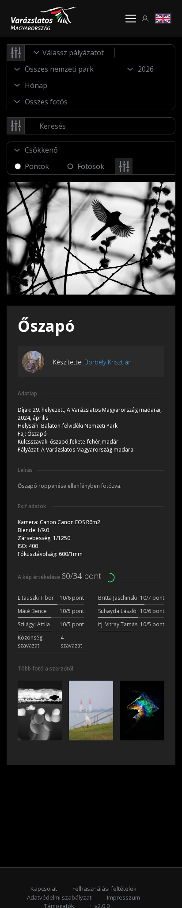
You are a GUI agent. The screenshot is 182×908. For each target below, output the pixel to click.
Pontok (37, 166)
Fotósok (90, 166)
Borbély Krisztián (108, 362)
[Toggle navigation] (130, 18)
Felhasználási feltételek (104, 889)
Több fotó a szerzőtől (45, 668)
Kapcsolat (43, 889)
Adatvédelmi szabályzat (59, 897)
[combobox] (70, 52)
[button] (145, 18)
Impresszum (123, 897)
